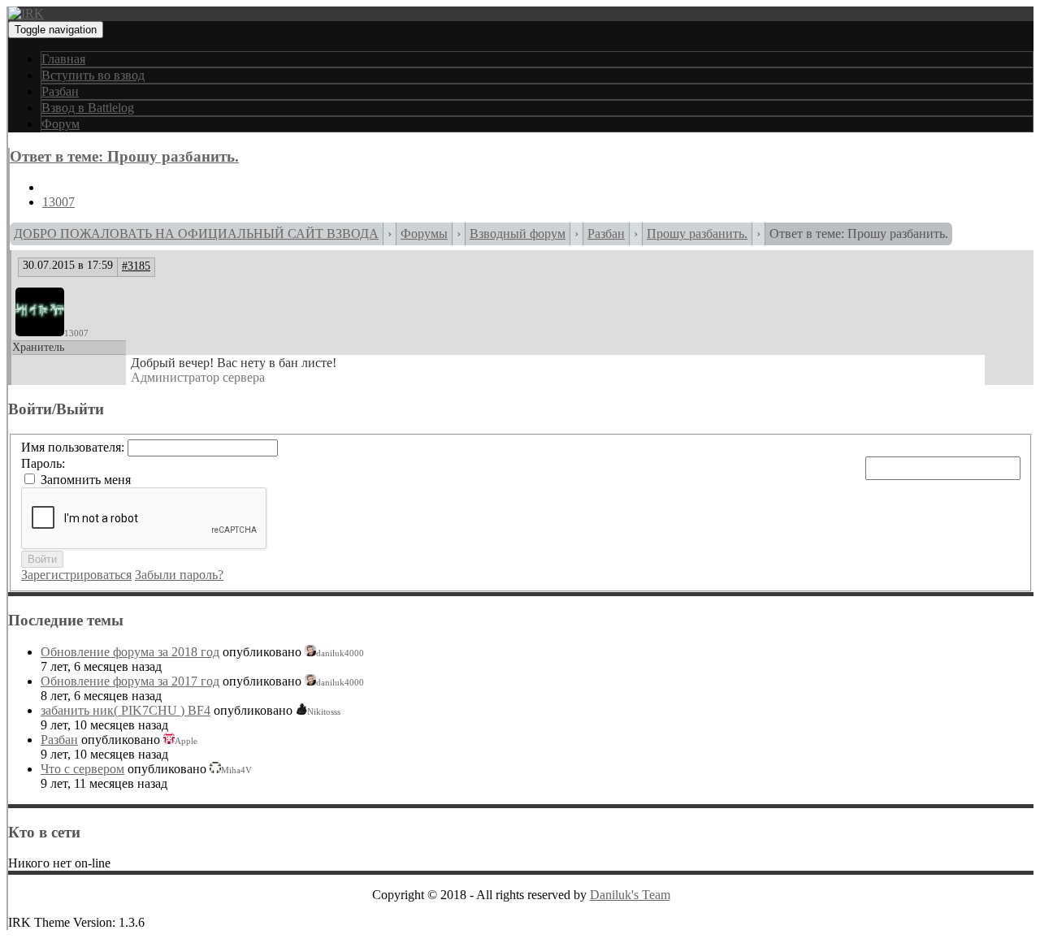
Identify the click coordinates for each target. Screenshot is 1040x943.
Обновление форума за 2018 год (130, 652)
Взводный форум (518, 233)
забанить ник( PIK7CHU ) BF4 (125, 710)
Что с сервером (82, 769)
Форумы (424, 233)
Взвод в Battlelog (87, 108)
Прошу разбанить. (697, 233)
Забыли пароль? (179, 575)
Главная (63, 59)
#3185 (136, 266)
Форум (60, 124)
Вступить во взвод (93, 75)
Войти (42, 559)
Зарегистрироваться (76, 575)
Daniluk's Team (630, 895)
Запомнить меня (86, 480)
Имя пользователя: (74, 447)
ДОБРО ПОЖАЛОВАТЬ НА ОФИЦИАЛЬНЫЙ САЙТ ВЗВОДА (196, 233)
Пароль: (43, 463)
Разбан (60, 91)
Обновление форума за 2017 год (130, 681)
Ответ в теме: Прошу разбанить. (124, 156)
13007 (58, 202)
